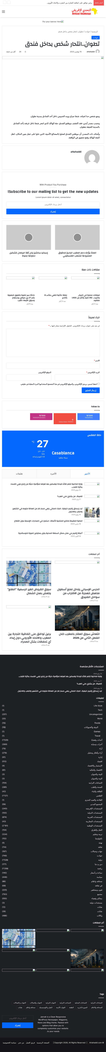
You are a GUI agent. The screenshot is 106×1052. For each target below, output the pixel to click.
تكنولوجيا (98, 838)
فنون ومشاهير (96, 890)
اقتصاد (99, 761)
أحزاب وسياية (96, 744)
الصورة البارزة (82, 1007)
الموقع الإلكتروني (44, 372)
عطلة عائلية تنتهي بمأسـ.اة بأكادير (55, 296)
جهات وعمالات (96, 851)
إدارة (100, 757)
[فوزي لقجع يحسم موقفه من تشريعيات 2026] (18, 978)
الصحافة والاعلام (96, 1007)
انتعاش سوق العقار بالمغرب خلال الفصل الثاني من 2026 (79, 635)
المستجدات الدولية (95, 813)
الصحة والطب (96, 787)
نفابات (99, 907)
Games (97, 731)
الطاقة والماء (97, 791)
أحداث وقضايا (96, 740)
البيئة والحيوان (96, 774)
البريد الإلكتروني (93, 372)
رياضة (99, 868)
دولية (100, 860)
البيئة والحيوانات (91, 727)
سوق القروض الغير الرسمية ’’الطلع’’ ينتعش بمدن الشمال (29, 591)
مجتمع (99, 894)
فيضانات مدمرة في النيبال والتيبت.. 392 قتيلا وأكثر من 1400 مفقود (86, 297)
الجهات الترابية (51, 1003)
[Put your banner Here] (53, 21)
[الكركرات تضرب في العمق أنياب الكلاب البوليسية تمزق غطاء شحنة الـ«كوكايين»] (18, 958)
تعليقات (19, 473)
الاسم (97, 360)
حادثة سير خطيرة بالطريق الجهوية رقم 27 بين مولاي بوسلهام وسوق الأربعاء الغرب (21, 297)
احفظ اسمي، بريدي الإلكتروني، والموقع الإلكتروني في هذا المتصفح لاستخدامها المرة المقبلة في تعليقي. (58, 384)
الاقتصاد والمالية (96, 770)
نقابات (99, 911)
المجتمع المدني (96, 804)
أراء (100, 748)
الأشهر (87, 473)
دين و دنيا (98, 864)
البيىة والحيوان (96, 778)
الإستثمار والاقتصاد (95, 766)
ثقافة (100, 847)
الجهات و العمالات (20, 1003)
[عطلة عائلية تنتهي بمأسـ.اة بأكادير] (53, 285)
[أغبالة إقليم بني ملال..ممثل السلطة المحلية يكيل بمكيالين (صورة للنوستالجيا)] (92, 537)
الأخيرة (53, 473)
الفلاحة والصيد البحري (93, 800)
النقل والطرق (96, 830)
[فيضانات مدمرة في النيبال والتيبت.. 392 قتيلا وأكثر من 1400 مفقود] (85, 285)
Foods (97, 723)
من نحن (21, 1042)
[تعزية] (53, 978)
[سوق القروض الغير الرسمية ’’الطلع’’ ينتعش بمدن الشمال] (28, 573)
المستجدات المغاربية (94, 821)
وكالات (99, 916)
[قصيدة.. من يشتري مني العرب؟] (92, 500)
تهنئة (100, 843)
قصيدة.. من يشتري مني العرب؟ (69, 496)
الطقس (99, 796)
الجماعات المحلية (81, 1003)
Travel (97, 736)
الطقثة (71, 1007)
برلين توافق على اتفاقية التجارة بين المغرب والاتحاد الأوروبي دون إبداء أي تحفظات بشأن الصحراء (55, 3)
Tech (100, 710)
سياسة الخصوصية (9, 1042)
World (99, 718)
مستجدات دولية (96, 903)
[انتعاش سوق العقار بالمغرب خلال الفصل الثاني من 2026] (77, 618)
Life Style (98, 706)
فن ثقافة (98, 886)
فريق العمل (30, 1042)
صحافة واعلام (96, 881)
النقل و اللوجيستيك (45, 1007)
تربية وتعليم (97, 834)
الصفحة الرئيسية (43, 1042)
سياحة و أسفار (96, 873)
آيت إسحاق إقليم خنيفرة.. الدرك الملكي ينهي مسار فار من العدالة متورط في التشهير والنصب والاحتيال (47, 510)
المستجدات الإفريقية (94, 808)
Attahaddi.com (95, 1042)
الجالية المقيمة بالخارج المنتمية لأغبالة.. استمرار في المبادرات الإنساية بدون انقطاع (48, 521)
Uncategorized (95, 714)
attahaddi (91, 52)
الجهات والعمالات (36, 1003)
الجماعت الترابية (65, 1003)
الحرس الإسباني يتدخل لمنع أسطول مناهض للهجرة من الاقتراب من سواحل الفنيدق (78, 593)
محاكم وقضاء (97, 898)
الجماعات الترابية (95, 783)
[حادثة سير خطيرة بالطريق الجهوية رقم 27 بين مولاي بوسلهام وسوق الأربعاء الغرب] (20, 285)
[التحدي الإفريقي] (84, 11)
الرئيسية (94, 31)
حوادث (87, 31)
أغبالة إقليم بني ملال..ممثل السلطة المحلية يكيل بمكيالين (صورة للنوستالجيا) (50, 533)
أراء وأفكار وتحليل (95, 753)
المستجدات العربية (94, 817)
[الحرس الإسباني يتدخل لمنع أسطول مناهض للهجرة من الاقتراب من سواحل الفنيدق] (77, 573)
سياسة (99, 877)
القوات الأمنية (60, 1007)
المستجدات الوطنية (94, 826)
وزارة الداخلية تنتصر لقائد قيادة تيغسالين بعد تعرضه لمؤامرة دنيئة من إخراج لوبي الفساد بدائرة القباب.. (46, 485)
